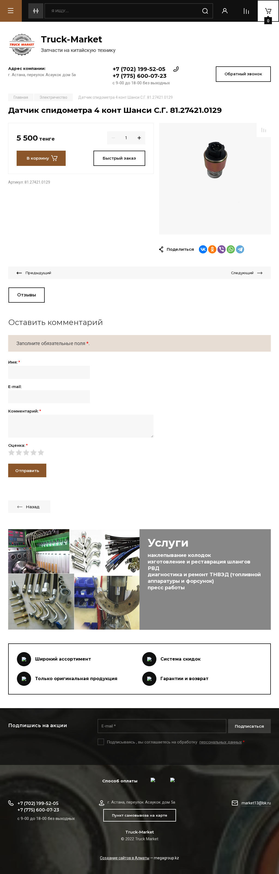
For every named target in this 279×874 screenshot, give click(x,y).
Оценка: (18, 445)
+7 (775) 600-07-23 (139, 76)
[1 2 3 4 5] (139, 452)
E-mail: (15, 386)
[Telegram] (240, 249)
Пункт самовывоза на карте (139, 815)
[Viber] (221, 249)
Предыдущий (38, 273)
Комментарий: (24, 411)
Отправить (27, 470)
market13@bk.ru (256, 803)
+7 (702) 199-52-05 (139, 69)
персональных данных (220, 742)
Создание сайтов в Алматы (124, 858)
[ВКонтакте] (203, 249)
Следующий (242, 273)
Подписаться (249, 726)
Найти (205, 10)
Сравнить (264, 130)
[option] (215, 178)
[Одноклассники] (212, 249)
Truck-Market (71, 39)
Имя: (14, 362)
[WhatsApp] (231, 249)
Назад (33, 506)
